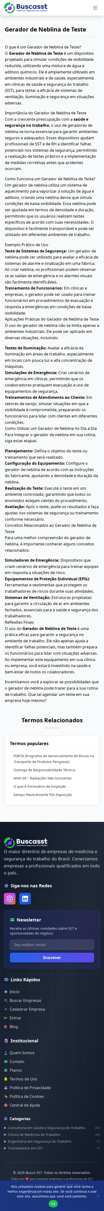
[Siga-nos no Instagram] (9, 898)
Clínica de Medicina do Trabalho (54, 1134)
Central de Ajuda (25, 1105)
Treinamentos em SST (54, 1148)
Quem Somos (22, 1052)
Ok (53, 1204)
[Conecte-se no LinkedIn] (25, 898)
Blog (14, 1026)
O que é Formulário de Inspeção (40, 786)
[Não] (98, 1195)
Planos (16, 1070)
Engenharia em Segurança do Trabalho (54, 1141)
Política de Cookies (27, 1096)
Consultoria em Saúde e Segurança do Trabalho (54, 1127)
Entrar (15, 1018)
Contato (17, 1061)
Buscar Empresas (25, 1000)
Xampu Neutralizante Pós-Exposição (43, 794)
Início (15, 991)
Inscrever (52, 957)
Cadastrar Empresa (27, 1009)
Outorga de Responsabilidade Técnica (44, 770)
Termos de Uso (23, 1079)
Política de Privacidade (30, 1087)
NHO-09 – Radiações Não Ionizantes (43, 778)
